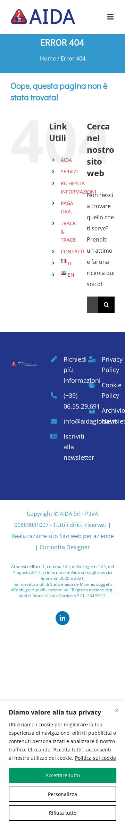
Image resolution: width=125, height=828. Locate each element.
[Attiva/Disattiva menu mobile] (111, 17)
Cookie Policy (108, 390)
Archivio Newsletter (108, 415)
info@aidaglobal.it (70, 421)
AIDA (66, 160)
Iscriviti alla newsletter (70, 447)
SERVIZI (69, 171)
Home (48, 58)
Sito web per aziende (86, 536)
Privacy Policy (108, 364)
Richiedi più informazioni (70, 370)
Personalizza (62, 794)
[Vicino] (116, 710)
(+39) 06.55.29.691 (70, 400)
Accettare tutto (62, 775)
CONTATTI (72, 251)
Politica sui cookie (95, 758)
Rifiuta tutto (62, 813)
